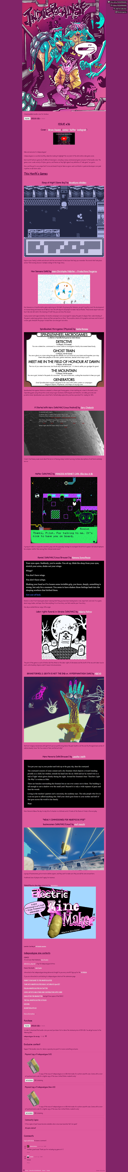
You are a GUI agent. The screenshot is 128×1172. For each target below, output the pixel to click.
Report (43, 1170)
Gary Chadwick (87, 407)
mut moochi (79, 824)
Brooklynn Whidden (77, 182)
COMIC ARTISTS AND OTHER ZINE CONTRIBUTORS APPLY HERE (43, 992)
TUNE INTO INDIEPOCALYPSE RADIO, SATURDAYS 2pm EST (42, 984)
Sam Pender (44, 960)
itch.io (26, 1170)
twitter (73, 129)
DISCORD (27, 1004)
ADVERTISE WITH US (30, 1008)
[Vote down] (25, 1148)
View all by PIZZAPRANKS (35, 1170)
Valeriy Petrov (85, 611)
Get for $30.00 (29, 1113)
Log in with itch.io (29, 1140)
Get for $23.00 (29, 1080)
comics (65, 129)
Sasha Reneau (82, 329)
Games (97, 1170)
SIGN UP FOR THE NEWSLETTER (33, 996)
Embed (48, 1170)
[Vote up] (25, 1146)
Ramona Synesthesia (81, 557)
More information (29, 1014)
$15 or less (102, 1170)
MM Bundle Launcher (41, 946)
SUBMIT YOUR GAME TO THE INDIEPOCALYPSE (38, 980)
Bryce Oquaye (54, 129)
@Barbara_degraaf (30, 964)
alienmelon (54, 885)
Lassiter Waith (79, 756)
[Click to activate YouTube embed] (64, 139)
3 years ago (40, 1146)
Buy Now (27, 118)
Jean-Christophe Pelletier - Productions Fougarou (74, 271)
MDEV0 (98, 673)
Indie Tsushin (38, 968)
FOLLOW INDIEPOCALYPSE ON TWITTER (36, 988)
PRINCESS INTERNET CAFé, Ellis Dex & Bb (74, 473)
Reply (28, 1152)
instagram (81, 129)
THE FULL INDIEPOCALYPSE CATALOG (35, 1000)
